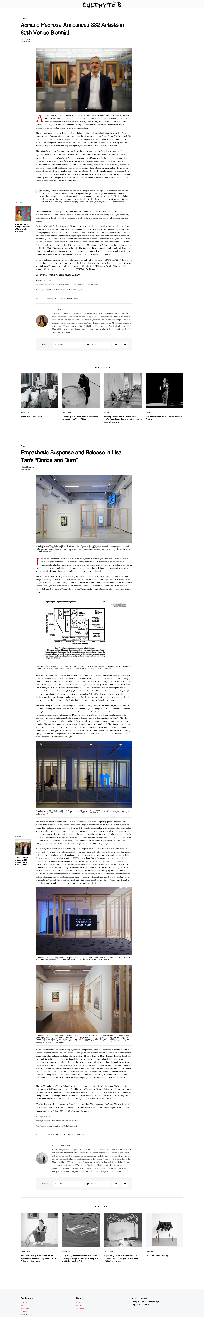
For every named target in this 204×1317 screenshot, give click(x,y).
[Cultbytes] (102, 6)
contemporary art (54, 1134)
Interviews (25, 1251)
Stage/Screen (25, 1308)
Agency (78, 1305)
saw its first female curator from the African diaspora (67, 121)
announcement (52, 298)
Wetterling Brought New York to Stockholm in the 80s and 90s (56, 1120)
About (78, 1302)
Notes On (25, 412)
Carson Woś (25, 39)
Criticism (25, 18)
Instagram (80, 1308)
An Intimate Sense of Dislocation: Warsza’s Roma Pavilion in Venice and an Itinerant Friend (67, 284)
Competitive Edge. (151, 1301)
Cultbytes (147, 1304)
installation (68, 1134)
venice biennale (73, 298)
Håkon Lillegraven (28, 467)
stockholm (80, 1134)
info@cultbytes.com (140, 1298)
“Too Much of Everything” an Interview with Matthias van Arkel (57, 1126)
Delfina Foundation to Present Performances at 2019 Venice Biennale (59, 290)
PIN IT (84, 81)
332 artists (43, 133)
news (63, 298)
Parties (23, 1305)
